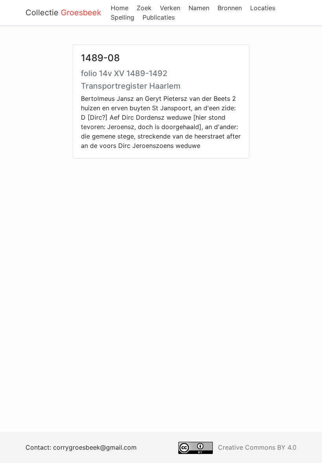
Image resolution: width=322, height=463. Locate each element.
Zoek (144, 8)
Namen (198, 8)
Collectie (63, 12)
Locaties (262, 8)
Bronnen (230, 8)
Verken (170, 8)
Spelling (122, 17)
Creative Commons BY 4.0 (257, 447)
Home (119, 8)
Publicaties (159, 17)
